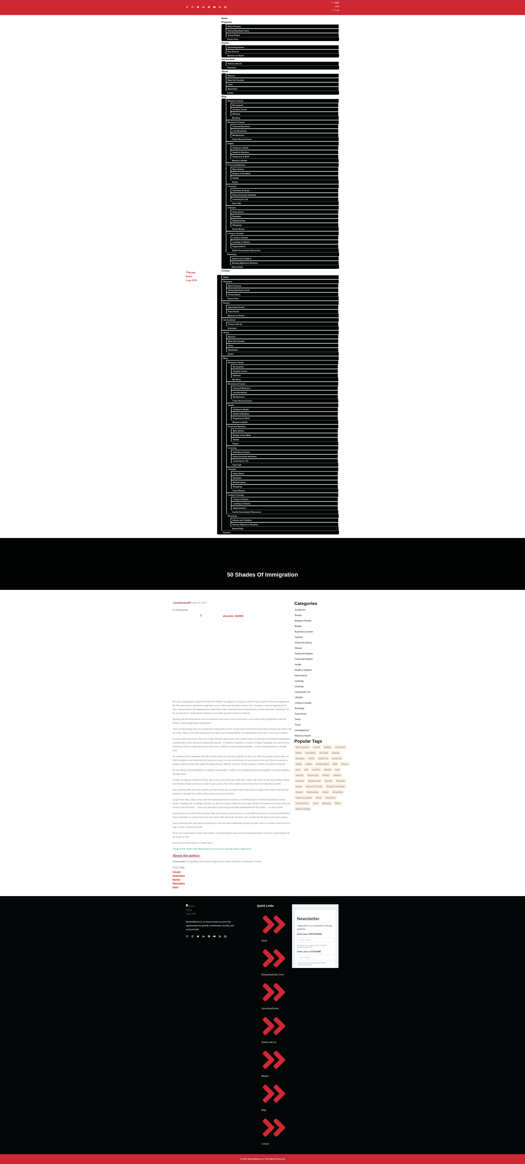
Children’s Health (240, 148)
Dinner (298, 753)
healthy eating (322, 764)
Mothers (325, 775)
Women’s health (303, 809)
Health (231, 144)
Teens (298, 719)
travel (175, 887)
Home (224, 18)
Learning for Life (240, 199)
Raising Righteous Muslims (245, 263)
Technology (330, 797)
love (337, 769)
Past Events (233, 52)
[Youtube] (214, 7)
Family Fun (323, 758)
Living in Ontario (240, 238)
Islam (298, 769)
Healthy (308, 764)
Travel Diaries (238, 229)
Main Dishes (238, 169)
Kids (306, 769)
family (311, 758)
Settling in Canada (304, 797)
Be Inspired (237, 105)
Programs (226, 22)
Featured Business (241, 126)
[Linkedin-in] (203, 7)
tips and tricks (302, 803)
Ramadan (236, 216)
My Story (236, 118)
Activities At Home (241, 190)
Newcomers (179, 883)
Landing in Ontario (241, 242)
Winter (338, 803)
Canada (177, 872)
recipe (299, 786)
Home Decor (238, 212)
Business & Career (236, 122)
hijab (335, 764)
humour (344, 764)
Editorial (236, 114)
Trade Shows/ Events (242, 139)
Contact (225, 271)
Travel (298, 725)
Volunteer (231, 68)
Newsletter (232, 89)
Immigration (179, 876)
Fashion (299, 637)
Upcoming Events (236, 47)
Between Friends (235, 101)
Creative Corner (239, 109)
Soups (235, 182)
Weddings (326, 803)
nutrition (337, 775)
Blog (223, 96)
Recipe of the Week (241, 173)
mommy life (313, 775)
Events (225, 43)
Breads (298, 626)
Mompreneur (238, 135)
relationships (312, 792)
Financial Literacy (303, 642)
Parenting (231, 254)
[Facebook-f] (187, 7)
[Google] (225, 7)
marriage (300, 775)
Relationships (238, 221)
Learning (232, 186)
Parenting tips (314, 781)
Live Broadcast (239, 131)
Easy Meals (311, 753)
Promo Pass (232, 39)
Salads (235, 178)
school (325, 792)
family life (337, 758)
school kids (337, 792)
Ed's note (324, 753)
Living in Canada (235, 233)
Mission (231, 76)
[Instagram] (192, 7)
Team (230, 84)
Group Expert (234, 35)
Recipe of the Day (314, 786)
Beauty (298, 615)
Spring (318, 797)
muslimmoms (181, 603)
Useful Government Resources (246, 250)
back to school (302, 747)
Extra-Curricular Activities (244, 195)
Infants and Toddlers (241, 258)
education (300, 758)
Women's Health (303, 736)
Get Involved (227, 59)
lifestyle (327, 769)
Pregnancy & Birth (240, 157)
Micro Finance (234, 26)
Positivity (328, 781)
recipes (299, 792)
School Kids (237, 267)
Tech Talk (236, 203)
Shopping (237, 225)
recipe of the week (335, 786)
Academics (300, 610)
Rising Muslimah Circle (238, 31)
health (298, 764)
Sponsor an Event (235, 55)
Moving (176, 879)
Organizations (239, 246)
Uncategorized (302, 730)
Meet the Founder (236, 80)
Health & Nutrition (240, 152)
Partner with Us (235, 64)
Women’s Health (239, 160)
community (340, 747)
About (224, 71)
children (327, 747)
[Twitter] (198, 7)
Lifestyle (232, 208)
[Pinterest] (209, 7)
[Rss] (220, 7)
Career (230, 93)
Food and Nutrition (236, 165)
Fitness (298, 648)
